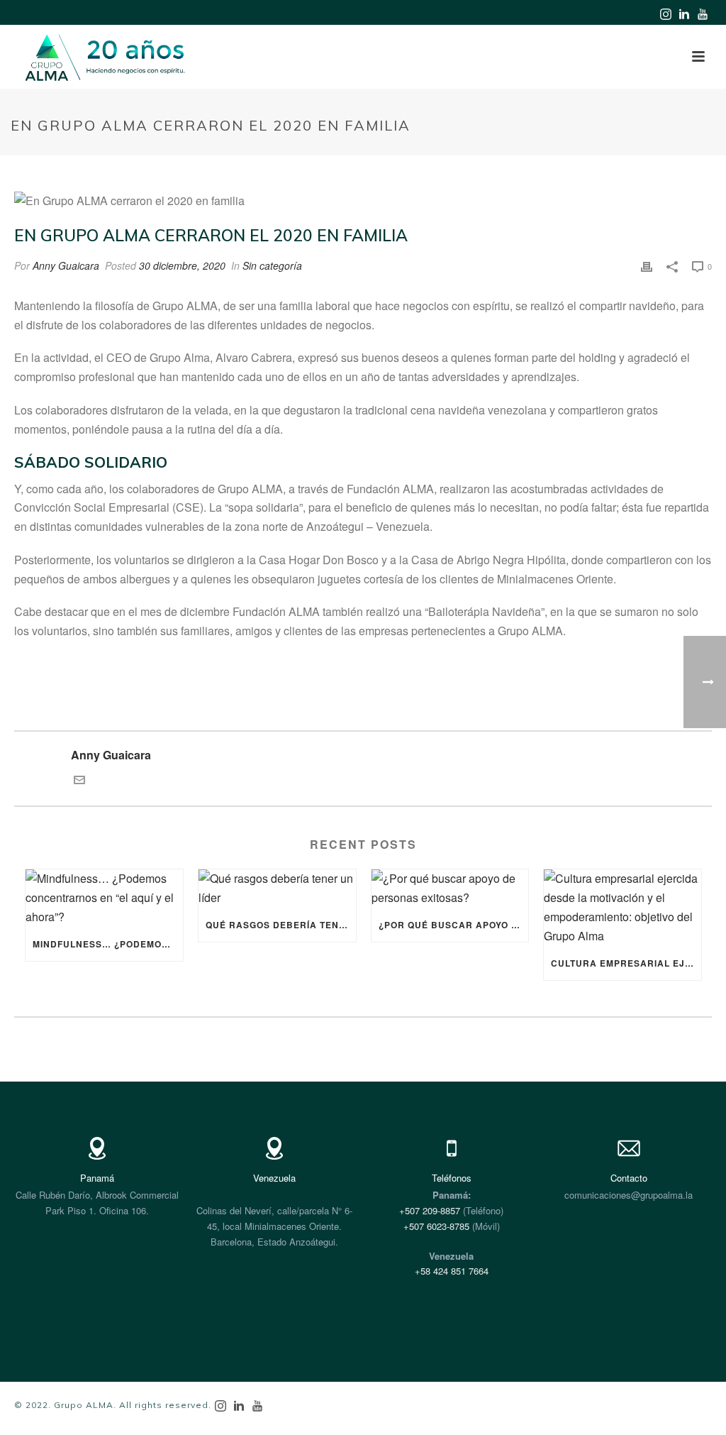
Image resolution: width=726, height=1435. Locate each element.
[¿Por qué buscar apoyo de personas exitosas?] (450, 888)
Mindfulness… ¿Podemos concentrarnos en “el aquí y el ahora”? (108, 944)
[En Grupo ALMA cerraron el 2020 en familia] (363, 201)
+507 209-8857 (429, 1210)
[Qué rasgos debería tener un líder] (277, 888)
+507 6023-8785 (436, 1226)
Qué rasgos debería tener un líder (281, 924)
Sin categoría (272, 265)
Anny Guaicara (66, 265)
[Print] (646, 265)
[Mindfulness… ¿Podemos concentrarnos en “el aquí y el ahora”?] (104, 898)
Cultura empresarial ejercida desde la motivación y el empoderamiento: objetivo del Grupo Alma (626, 963)
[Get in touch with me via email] (79, 781)
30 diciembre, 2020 (182, 265)
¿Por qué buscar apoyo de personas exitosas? (454, 924)
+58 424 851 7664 (451, 1270)
